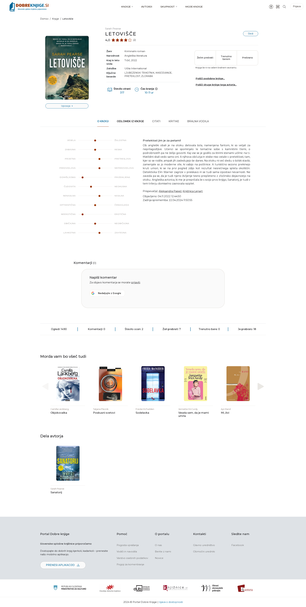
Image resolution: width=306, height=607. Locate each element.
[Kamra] (245, 588)
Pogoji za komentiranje (130, 564)
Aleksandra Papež (170, 191)
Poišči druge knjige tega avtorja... (216, 84)
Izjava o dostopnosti (171, 601)
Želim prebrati (205, 57)
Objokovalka (59, 412)
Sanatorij (56, 492)
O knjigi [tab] (103, 121)
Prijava (297, 6)
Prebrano (247, 57)
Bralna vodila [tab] (198, 121)
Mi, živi (225, 412)
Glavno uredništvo (204, 545)
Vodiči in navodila (127, 551)
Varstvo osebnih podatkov (132, 558)
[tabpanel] (153, 189)
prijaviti (135, 282)
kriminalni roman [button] (134, 51)
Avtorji (146, 6)
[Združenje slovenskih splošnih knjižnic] (175, 588)
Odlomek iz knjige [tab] (130, 121)
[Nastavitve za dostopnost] (271, 6)
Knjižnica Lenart (193, 191)
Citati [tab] (156, 121)
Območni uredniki (204, 551)
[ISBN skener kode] (278, 6)
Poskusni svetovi (104, 412)
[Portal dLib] (142, 588)
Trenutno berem (226, 58)
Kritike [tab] (174, 121)
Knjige (126, 6)
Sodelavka (142, 412)
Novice (159, 558)
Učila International (135, 68)
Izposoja (66, 105)
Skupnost (167, 6)
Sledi (250, 33)
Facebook (237, 545)
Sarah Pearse (113, 28)
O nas (158, 545)
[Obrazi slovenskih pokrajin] (212, 588)
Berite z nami (163, 551)
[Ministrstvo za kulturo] (69, 588)
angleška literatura (135, 55)
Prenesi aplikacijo (60, 565)
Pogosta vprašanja (128, 545)
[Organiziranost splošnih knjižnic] (110, 588)
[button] (260, 386)
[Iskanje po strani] (284, 6)
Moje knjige (194, 6)
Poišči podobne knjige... (210, 78)
